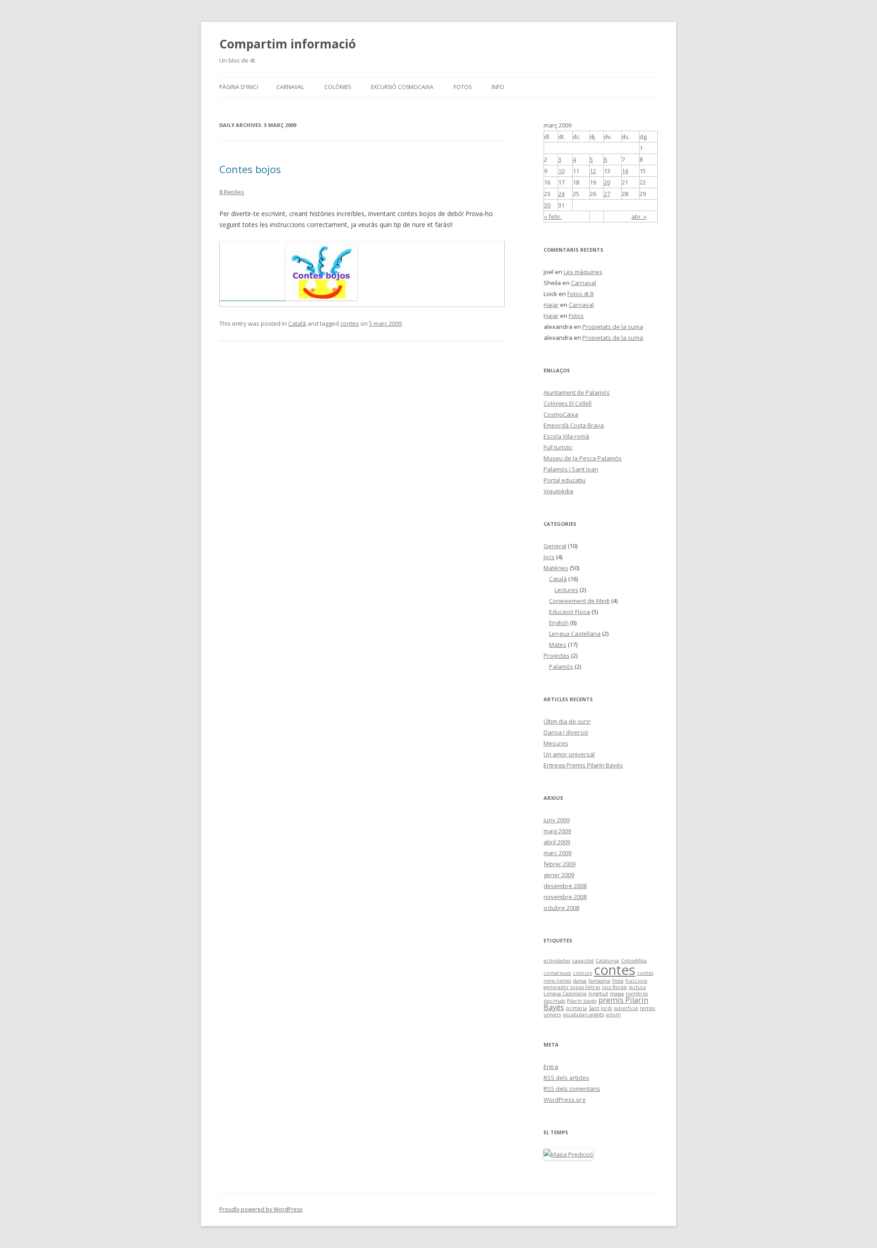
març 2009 (557, 853)
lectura (637, 987)
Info (497, 87)
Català (297, 323)
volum (613, 1014)
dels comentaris (572, 1088)
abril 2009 (557, 842)
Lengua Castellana (575, 633)
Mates (557, 644)
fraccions (636, 981)
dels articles (566, 1077)
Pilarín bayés (582, 1001)
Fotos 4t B (580, 294)
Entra (551, 1067)
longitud (598, 993)
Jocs (549, 557)
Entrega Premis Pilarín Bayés (583, 765)
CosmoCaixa (561, 414)
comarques (557, 973)
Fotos (462, 87)
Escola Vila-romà (566, 436)
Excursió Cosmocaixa (402, 87)
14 (625, 171)
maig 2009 (557, 831)
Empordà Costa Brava (574, 425)
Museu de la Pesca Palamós (583, 458)
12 (593, 171)
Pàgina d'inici (238, 87)
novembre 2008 (565, 897)
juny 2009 (557, 820)
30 (547, 205)
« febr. (553, 216)
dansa (579, 981)
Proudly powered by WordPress (260, 1209)
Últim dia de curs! (567, 721)
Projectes (557, 655)
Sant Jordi (600, 1008)
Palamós (561, 666)
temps (647, 1008)
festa (617, 981)
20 (607, 182)
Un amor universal (569, 754)
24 (561, 194)
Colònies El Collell (568, 403)
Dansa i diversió (566, 732)
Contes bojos (250, 169)
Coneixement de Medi (579, 601)
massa (617, 993)
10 (561, 171)
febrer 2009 (560, 864)
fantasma (599, 981)
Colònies (337, 87)
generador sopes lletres (572, 987)
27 (607, 194)
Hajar (551, 305)
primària (576, 1008)
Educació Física (569, 612)
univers (552, 1014)
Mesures (556, 743)
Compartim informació (287, 44)
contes (349, 323)
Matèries (556, 568)
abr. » (638, 216)
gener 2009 (559, 875)
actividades (557, 960)
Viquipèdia (558, 491)
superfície (626, 1008)
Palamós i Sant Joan (571, 469)
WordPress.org (564, 1099)
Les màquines (583, 272)
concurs (582, 973)
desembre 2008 (565, 886)
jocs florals (614, 987)
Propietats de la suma (612, 327)
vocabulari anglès (583, 1014)
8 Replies (231, 192)
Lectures (566, 590)
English (559, 623)
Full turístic (558, 447)
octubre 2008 (561, 908)
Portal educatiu (565, 480)
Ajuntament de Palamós (577, 392)
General (555, 546)
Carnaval (290, 87)
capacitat (583, 960)
